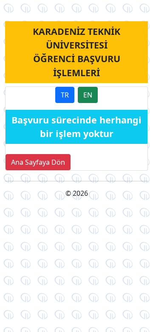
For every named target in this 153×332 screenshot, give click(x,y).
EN (87, 95)
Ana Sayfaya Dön (38, 162)
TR (65, 95)
